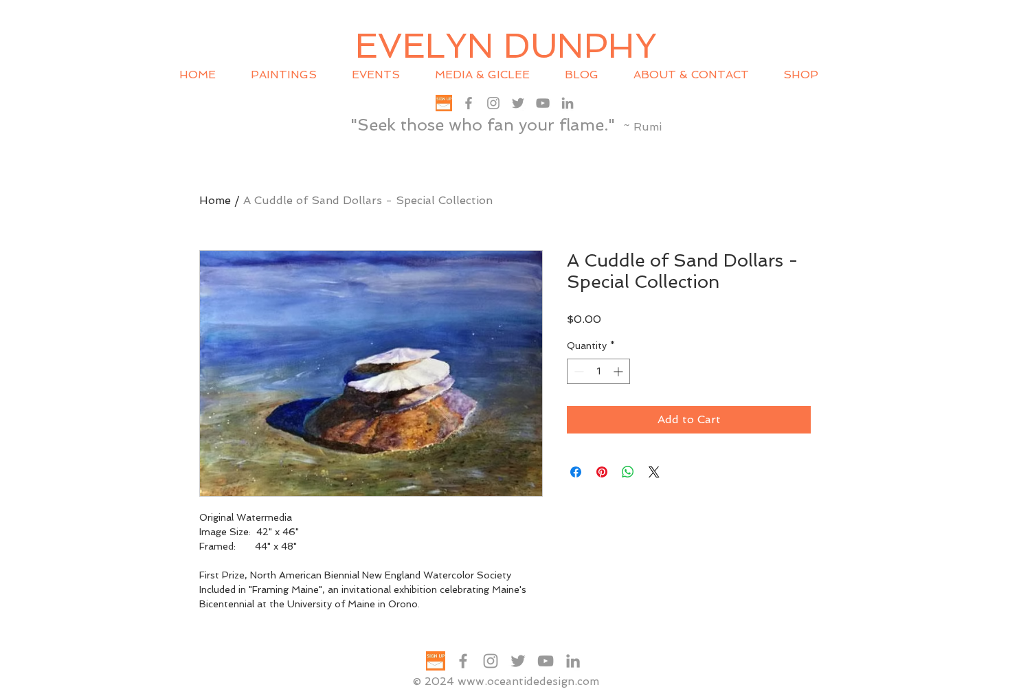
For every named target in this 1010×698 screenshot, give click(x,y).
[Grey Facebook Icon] (468, 103)
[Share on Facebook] (576, 472)
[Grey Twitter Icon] (518, 103)
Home (215, 200)
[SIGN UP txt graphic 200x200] (444, 103)
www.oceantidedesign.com (528, 681)
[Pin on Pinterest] (602, 472)
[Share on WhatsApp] (628, 472)
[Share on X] (654, 472)
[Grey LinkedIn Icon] (567, 103)
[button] (383, 75)
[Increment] (619, 371)
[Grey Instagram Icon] (493, 103)
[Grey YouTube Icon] (543, 103)
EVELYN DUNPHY (506, 45)
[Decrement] (577, 371)
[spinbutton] (598, 371)
